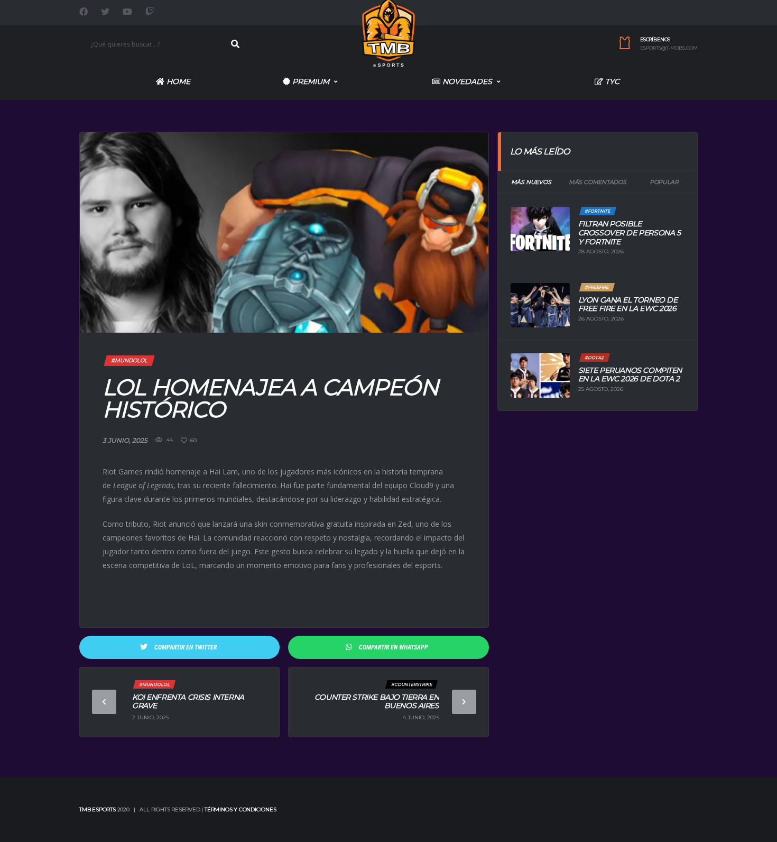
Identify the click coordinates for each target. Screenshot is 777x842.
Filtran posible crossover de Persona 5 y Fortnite (629, 232)
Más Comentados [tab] (597, 182)
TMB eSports (97, 809)
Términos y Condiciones (240, 809)
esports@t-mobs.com (669, 48)
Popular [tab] (664, 182)
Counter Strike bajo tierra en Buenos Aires (376, 701)
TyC (611, 81)
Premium (309, 81)
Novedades (466, 81)
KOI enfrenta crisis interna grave (188, 701)
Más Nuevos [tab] (531, 182)
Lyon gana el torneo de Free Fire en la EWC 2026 (628, 304)
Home (177, 81)
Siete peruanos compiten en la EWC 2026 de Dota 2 (630, 374)
